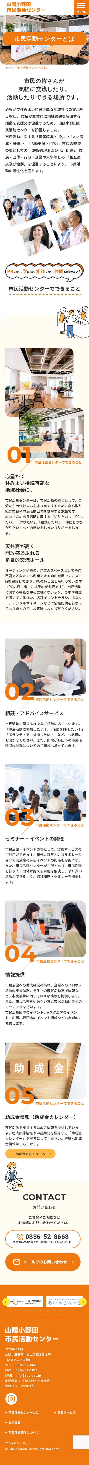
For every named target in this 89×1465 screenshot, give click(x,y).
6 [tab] (61, 1310)
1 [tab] (27, 1310)
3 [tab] (41, 1310)
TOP (8, 67)
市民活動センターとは (23, 1412)
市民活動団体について (23, 1432)
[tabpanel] (25, 1301)
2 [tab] (34, 1310)
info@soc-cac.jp (28, 1375)
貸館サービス (67, 1412)
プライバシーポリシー (19, 1443)
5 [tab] (54, 1310)
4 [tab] (48, 1310)
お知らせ (14, 1422)
